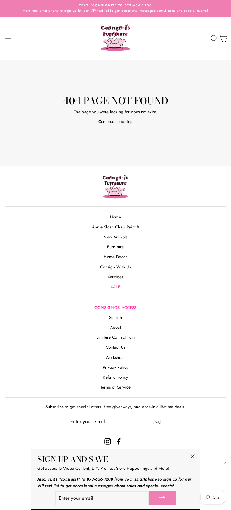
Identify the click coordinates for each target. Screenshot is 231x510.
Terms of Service (115, 387)
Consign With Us (115, 267)
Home (115, 217)
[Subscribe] (157, 422)
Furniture (115, 247)
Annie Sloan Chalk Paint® (115, 227)
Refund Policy (115, 377)
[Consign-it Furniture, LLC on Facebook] (119, 441)
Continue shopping (115, 121)
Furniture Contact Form (115, 337)
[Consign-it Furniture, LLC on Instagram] (107, 441)
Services (115, 277)
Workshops (115, 357)
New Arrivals (115, 237)
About (115, 327)
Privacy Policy (115, 367)
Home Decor (115, 257)
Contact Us (115, 347)
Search (115, 317)
